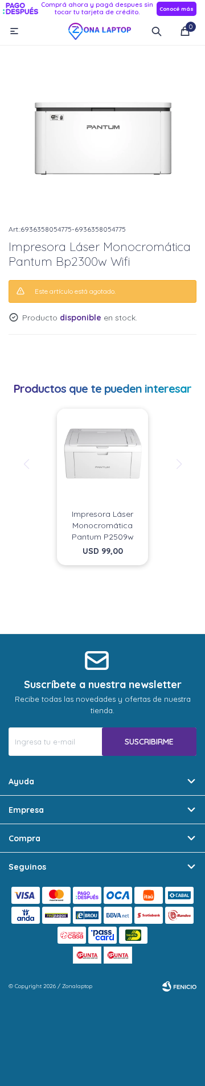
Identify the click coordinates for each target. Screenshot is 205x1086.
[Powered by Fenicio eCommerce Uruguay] (179, 986)
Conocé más (176, 9)
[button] (156, 31)
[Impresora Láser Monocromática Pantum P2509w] (102, 454)
